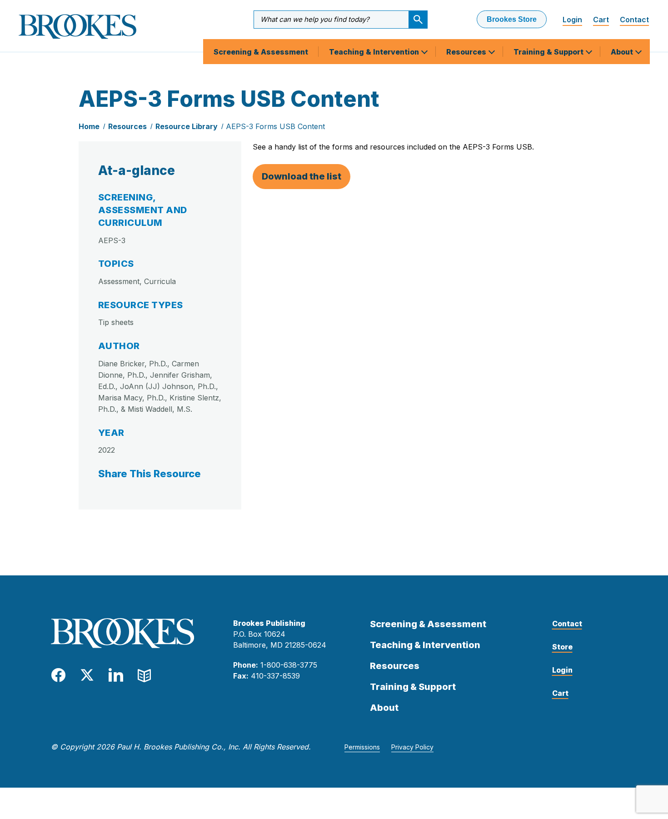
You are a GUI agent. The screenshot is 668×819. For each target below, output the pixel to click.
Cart (601, 19)
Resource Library (186, 126)
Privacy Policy (412, 747)
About (623, 51)
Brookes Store (512, 19)
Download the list (301, 176)
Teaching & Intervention (375, 51)
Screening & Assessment (261, 51)
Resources (467, 51)
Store (562, 646)
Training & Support (549, 51)
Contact (634, 19)
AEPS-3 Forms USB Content (275, 126)
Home (89, 126)
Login (572, 19)
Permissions (362, 747)
